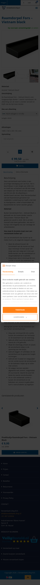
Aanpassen (19, 317)
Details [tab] (21, 272)
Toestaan (20, 310)
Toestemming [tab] (8, 272)
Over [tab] (33, 272)
